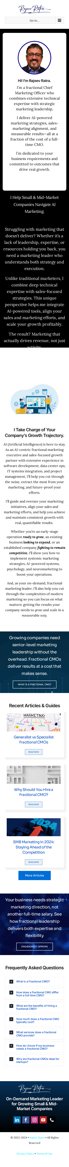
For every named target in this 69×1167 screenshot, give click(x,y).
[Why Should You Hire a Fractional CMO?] (34, 768)
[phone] (51, 1119)
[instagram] (34, 1119)
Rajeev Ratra (37, 1137)
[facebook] (25, 1119)
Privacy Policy (25, 1153)
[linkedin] (17, 1119)
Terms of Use (44, 1153)
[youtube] (43, 1119)
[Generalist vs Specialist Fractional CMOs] (34, 716)
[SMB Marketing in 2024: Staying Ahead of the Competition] (34, 821)
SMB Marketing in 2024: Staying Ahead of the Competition (33, 847)
